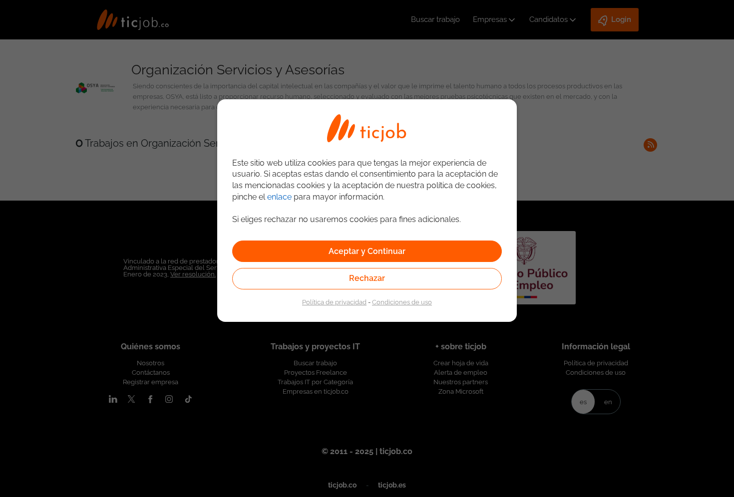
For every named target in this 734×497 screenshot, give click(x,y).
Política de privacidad (334, 302)
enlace (279, 197)
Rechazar (367, 278)
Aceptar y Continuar (367, 251)
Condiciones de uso (402, 302)
